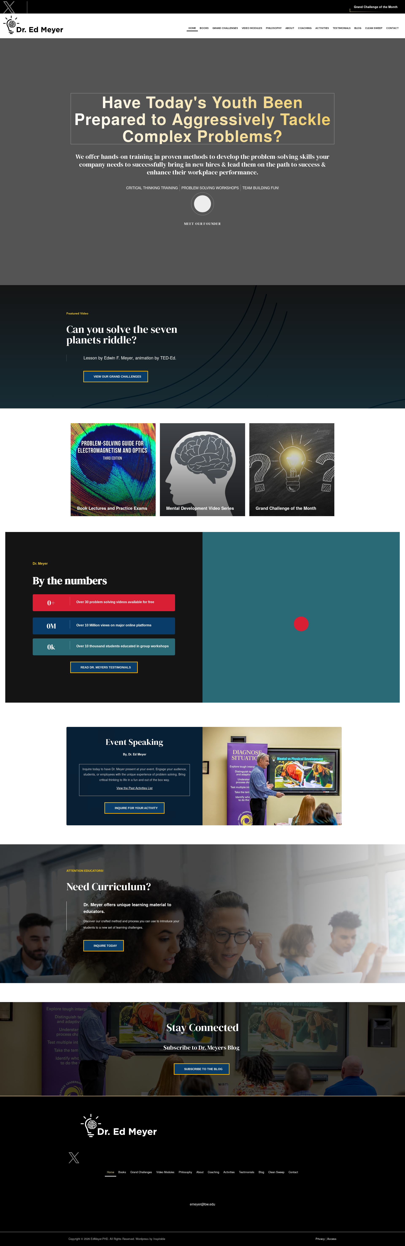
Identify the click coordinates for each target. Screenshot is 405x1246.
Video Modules (252, 28)
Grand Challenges (225, 28)
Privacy (320, 1239)
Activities (322, 28)
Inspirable (159, 1239)
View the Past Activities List (134, 788)
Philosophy (274, 28)
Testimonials (342, 28)
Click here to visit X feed (45, 6)
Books (204, 28)
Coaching (305, 28)
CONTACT (202, 1195)
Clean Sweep (373, 28)
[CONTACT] (202, 1186)
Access (331, 1239)
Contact (392, 28)
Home (192, 28)
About (289, 28)
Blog (357, 28)
